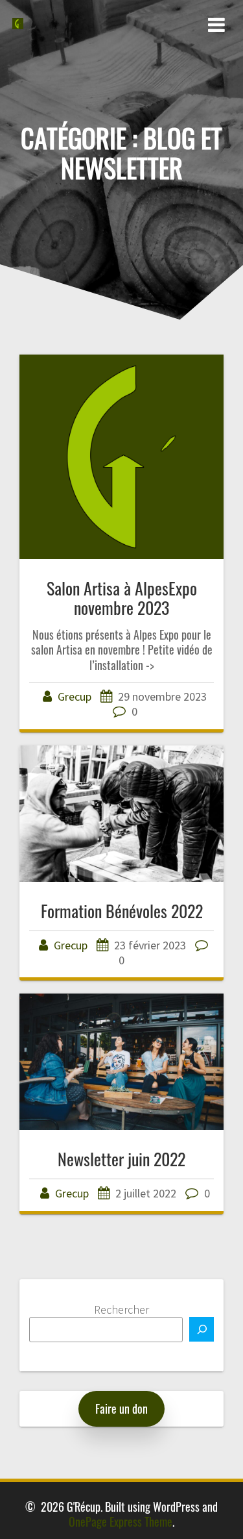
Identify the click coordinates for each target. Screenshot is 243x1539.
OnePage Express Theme (120, 1521)
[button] (121, 1409)
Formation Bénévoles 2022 (122, 910)
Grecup (74, 696)
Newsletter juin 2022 (121, 1158)
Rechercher (121, 1309)
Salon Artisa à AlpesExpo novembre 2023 (122, 597)
